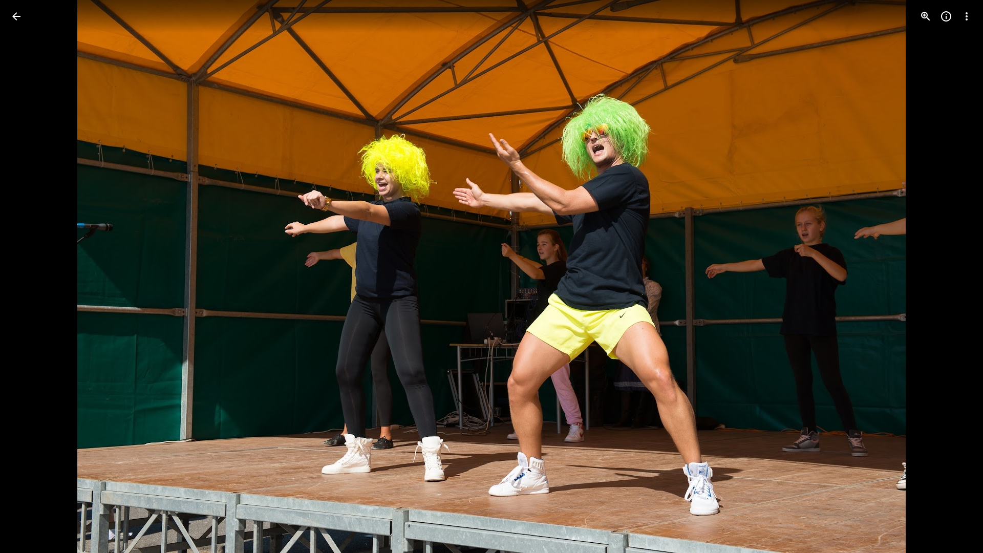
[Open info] (946, 16)
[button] (28, 276)
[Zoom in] (925, 16)
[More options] (966, 16)
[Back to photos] (16, 16)
